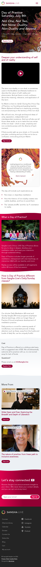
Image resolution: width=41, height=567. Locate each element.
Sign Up (34, 497)
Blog (3, 542)
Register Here (7, 366)
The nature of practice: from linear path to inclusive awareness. (20, 455)
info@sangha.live (21, 362)
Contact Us (6, 534)
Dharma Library (7, 523)
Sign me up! (6, 141)
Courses (5, 519)
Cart (3, 546)
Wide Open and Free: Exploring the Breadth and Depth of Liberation (17, 413)
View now (6, 419)
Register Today (7, 41)
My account (6, 549)
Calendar (5, 527)
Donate (4, 531)
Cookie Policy (13, 559)
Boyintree (11, 561)
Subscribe (5, 538)
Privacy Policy (5, 559)
